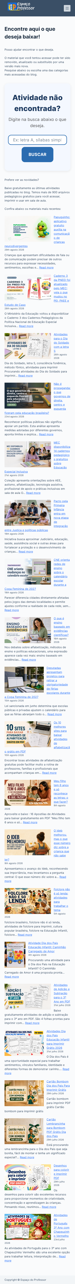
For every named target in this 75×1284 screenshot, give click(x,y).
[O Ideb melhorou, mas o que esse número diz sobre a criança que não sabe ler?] (28, 842)
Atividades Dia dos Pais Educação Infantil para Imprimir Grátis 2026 (58, 1039)
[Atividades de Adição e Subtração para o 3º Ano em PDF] (28, 997)
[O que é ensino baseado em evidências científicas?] (28, 630)
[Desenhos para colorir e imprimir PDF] (28, 1177)
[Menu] (67, 8)
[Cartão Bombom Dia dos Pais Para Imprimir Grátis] (24, 1093)
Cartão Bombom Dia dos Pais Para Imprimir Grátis (58, 1085)
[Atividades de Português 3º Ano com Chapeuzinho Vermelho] (28, 1227)
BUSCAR (37, 154)
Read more (46, 267)
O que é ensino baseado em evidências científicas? (62, 627)
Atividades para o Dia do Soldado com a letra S (61, 343)
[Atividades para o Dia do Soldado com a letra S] (28, 346)
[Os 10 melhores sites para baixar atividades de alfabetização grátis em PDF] (28, 734)
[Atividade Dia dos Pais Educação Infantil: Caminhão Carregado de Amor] (15, 955)
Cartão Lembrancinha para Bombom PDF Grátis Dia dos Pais (56, 1128)
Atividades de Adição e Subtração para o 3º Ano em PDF (62, 993)
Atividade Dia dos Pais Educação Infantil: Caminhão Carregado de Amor (47, 947)
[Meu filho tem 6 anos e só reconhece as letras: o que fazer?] (28, 793)
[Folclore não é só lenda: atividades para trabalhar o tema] (28, 901)
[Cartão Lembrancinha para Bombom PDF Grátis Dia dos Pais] (24, 1131)
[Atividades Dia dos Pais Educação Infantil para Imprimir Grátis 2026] (24, 1043)
